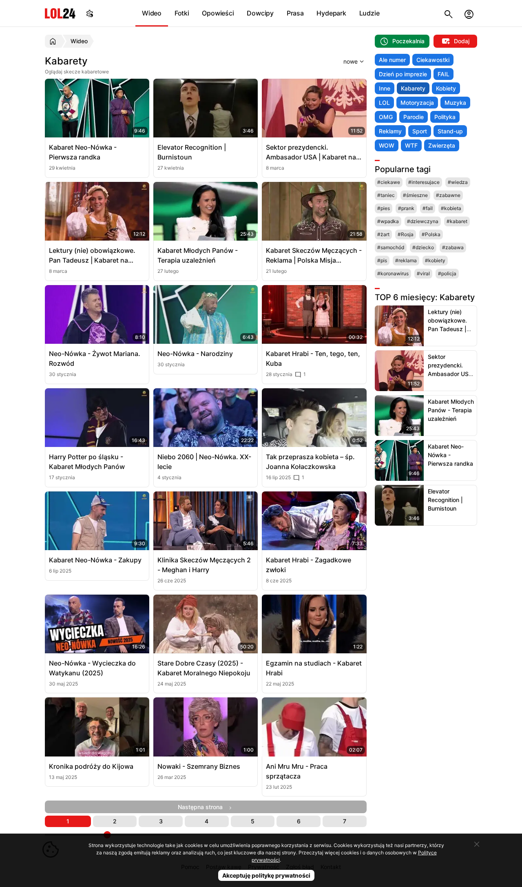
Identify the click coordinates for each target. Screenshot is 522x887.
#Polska (431, 234)
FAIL (443, 74)
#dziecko (423, 247)
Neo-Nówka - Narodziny (195, 353)
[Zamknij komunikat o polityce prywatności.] (476, 844)
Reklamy (390, 131)
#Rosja (406, 234)
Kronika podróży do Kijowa (91, 766)
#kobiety (435, 260)
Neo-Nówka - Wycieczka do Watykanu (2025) (92, 668)
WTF (411, 145)
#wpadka (388, 221)
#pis (382, 260)
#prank (406, 208)
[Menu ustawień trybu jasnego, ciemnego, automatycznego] (90, 13)
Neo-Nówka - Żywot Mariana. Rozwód (94, 358)
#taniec (386, 195)
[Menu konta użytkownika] (469, 13)
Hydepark (331, 13)
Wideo (151, 13)
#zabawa (453, 247)
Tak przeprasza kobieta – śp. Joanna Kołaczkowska (310, 462)
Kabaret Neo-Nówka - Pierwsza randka (83, 152)
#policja (447, 273)
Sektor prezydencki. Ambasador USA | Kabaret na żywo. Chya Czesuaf (311, 152)
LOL (384, 102)
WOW (386, 145)
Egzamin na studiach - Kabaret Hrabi (314, 668)
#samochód (390, 247)
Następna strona (203, 806)
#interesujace (424, 182)
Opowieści (218, 13)
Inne (384, 88)
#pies (383, 208)
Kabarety (413, 88)
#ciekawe (388, 182)
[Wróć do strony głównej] (54, 41)
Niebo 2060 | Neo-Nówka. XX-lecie (204, 462)
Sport (419, 131)
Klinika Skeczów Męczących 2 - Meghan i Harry (204, 565)
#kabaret (457, 221)
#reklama (406, 260)
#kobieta (451, 208)
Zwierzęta (441, 145)
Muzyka (455, 102)
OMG (386, 116)
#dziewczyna (422, 221)
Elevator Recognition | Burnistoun (191, 152)
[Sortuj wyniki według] (343, 61)
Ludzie (369, 13)
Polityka (445, 116)
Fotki (182, 13)
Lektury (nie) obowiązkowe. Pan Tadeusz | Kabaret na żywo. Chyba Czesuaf (92, 255)
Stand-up (450, 131)
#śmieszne (415, 195)
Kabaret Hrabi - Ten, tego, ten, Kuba (313, 358)
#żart (383, 234)
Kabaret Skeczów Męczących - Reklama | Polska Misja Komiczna (314, 255)
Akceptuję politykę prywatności (266, 875)
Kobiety (446, 88)
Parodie (413, 116)
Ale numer (392, 59)
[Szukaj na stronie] (448, 13)
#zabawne (448, 195)
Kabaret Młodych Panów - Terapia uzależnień (197, 255)
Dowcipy (260, 13)
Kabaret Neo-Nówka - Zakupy (95, 560)
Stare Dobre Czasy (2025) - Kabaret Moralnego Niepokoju (203, 668)
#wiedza (458, 182)
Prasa (295, 13)
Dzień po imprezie (403, 74)
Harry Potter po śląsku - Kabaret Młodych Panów (87, 462)
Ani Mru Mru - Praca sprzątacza (296, 771)
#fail (427, 208)
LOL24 (60, 13)
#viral (423, 273)
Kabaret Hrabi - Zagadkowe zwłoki (308, 565)
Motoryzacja (417, 102)
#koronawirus (393, 273)
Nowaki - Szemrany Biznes (198, 766)
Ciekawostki (432, 59)
